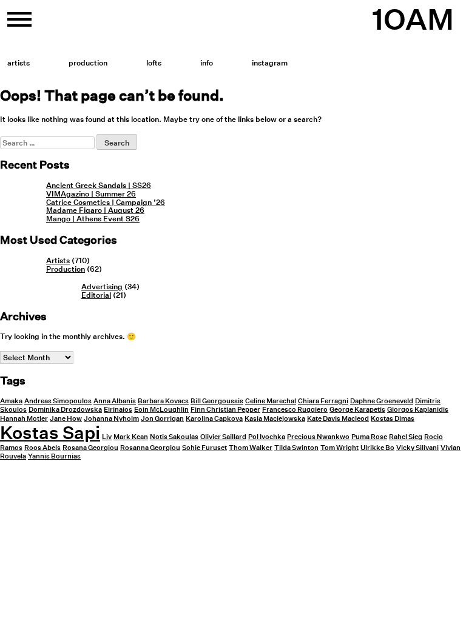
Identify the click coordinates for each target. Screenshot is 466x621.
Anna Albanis (114, 401)
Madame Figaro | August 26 (95, 210)
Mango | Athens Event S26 (93, 218)
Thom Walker (250, 447)
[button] (19, 24)
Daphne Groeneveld (381, 401)
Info (206, 63)
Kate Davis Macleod (338, 418)
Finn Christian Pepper (225, 409)
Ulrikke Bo (377, 447)
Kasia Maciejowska (275, 418)
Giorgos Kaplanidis (417, 409)
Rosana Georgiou (90, 447)
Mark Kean (130, 436)
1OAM (413, 19)
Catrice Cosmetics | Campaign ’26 (105, 202)
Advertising (102, 286)
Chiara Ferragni (323, 401)
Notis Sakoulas (174, 436)
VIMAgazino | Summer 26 (91, 194)
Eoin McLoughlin (161, 409)
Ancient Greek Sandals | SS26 (98, 185)
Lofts (153, 63)
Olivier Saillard (223, 436)
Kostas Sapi (50, 432)
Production (88, 63)
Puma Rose (369, 436)
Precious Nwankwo (318, 436)
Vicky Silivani (417, 447)
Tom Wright (339, 447)
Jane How (66, 418)
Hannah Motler (24, 418)
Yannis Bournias (54, 456)
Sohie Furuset (204, 447)
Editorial (96, 295)
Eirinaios (118, 409)
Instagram (270, 63)
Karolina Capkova (214, 418)
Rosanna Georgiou (150, 447)
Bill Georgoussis (217, 401)
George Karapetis (357, 409)
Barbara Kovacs (163, 401)
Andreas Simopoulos (58, 401)
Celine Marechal (270, 401)
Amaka (11, 401)
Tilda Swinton (296, 447)
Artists (18, 63)
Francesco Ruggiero (295, 409)
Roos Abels (42, 447)
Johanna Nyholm (111, 418)
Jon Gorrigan (162, 418)
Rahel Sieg (405, 436)
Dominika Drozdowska (65, 409)
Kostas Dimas (392, 418)
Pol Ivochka (266, 436)
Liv (107, 436)
